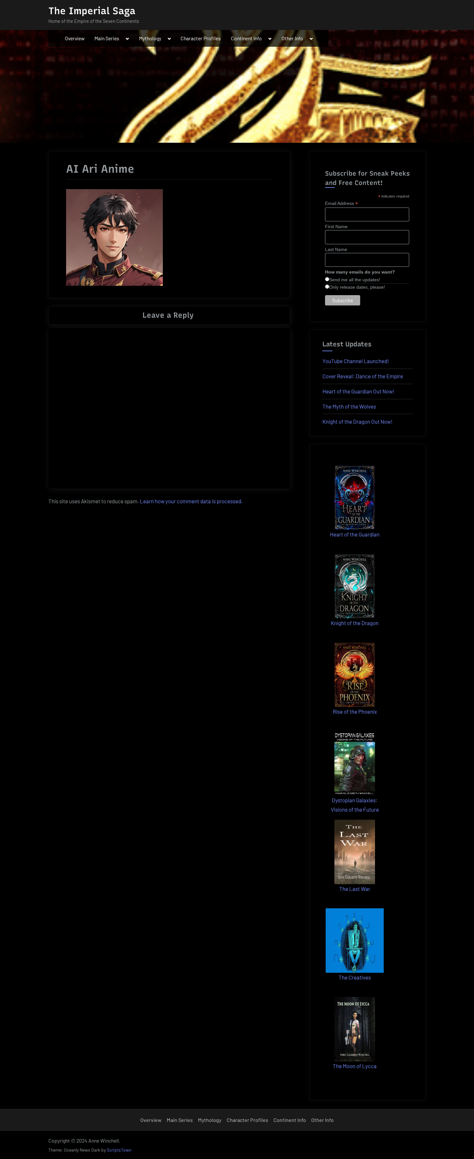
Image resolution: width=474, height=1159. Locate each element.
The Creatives (355, 977)
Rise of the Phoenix (355, 711)
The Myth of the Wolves (349, 406)
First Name (336, 226)
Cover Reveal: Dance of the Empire (362, 376)
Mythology (150, 38)
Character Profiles (201, 38)
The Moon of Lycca (355, 1066)
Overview (74, 38)
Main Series (106, 38)
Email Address (341, 203)
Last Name (336, 249)
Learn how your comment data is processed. (191, 501)
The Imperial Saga (91, 10)
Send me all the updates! (354, 279)
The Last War (354, 888)
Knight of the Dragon (355, 623)
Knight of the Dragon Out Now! (357, 421)
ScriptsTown (119, 1150)
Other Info (292, 38)
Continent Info (246, 38)
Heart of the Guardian (355, 534)
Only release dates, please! (357, 287)
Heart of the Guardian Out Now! (358, 391)
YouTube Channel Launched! (355, 361)
